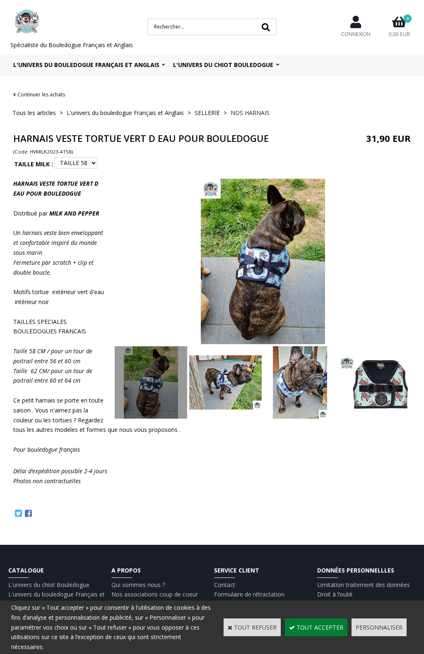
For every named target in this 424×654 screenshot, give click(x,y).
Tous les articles (34, 113)
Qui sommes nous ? (138, 585)
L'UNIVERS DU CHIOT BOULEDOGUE (223, 65)
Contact (224, 585)
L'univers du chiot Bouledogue (48, 585)
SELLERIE (207, 113)
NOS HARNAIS (250, 113)
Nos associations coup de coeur (154, 594)
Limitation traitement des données (363, 585)
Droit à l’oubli (334, 594)
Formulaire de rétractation (249, 594)
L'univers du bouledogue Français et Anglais (86, 65)
